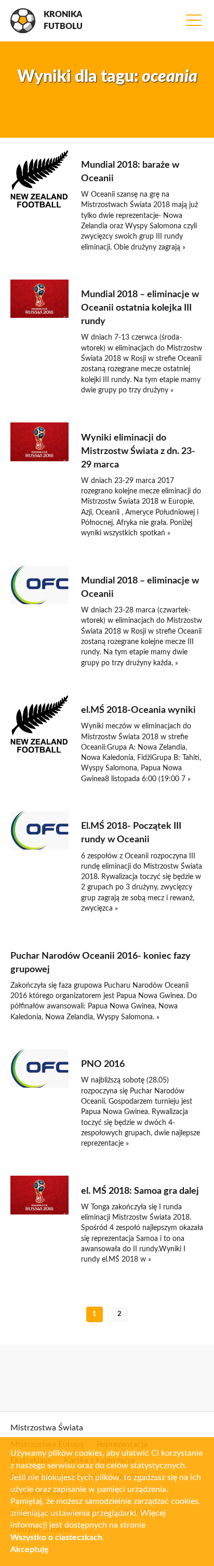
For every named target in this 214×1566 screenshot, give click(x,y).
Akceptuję (29, 1549)
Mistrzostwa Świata (46, 1428)
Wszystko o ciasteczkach (56, 1537)
